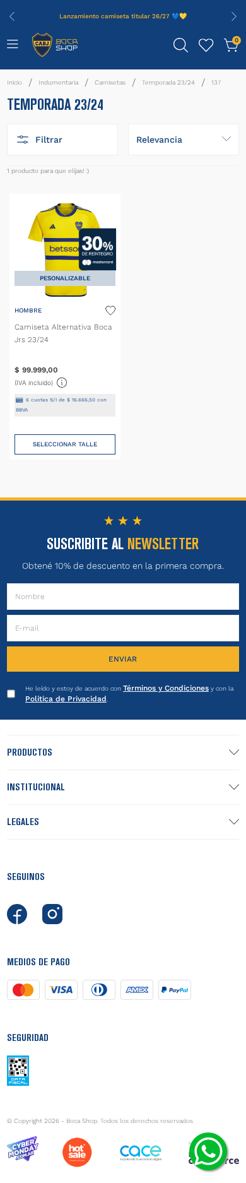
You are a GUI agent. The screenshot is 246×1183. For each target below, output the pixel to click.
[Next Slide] (234, 16)
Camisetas (110, 82)
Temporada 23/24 (168, 82)
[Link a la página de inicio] (14, 83)
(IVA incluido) (41, 381)
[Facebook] (17, 914)
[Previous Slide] (12, 16)
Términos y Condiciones (166, 688)
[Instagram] (52, 914)
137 (216, 82)
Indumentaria (58, 82)
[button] (181, 45)
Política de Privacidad (66, 698)
